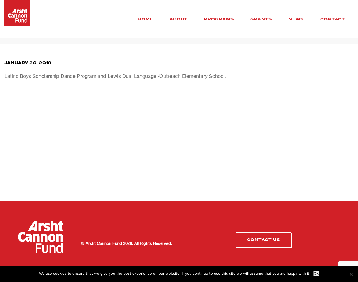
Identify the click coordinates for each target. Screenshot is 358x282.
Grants (261, 19)
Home (145, 19)
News (296, 19)
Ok (316, 273)
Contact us (263, 240)
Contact (332, 19)
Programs (219, 19)
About (178, 19)
